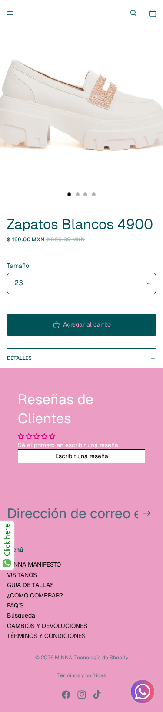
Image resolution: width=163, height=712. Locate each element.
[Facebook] (66, 694)
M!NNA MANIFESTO (34, 564)
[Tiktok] (97, 694)
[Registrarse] (147, 513)
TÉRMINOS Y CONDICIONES (46, 636)
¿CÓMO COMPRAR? (35, 595)
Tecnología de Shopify (101, 657)
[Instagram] (82, 694)
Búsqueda (21, 615)
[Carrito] (152, 13)
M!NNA (63, 657)
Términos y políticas (81, 675)
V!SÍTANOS (22, 575)
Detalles (19, 357)
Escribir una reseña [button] (81, 456)
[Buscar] (133, 13)
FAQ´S (15, 605)
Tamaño (18, 266)
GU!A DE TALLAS (30, 585)
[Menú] (10, 13)
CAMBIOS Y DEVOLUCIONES (47, 626)
